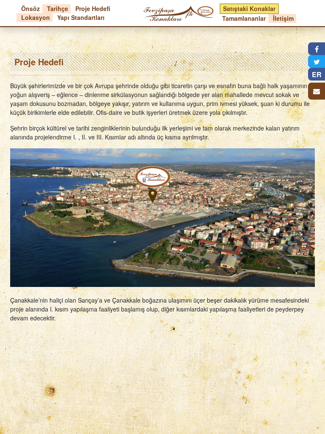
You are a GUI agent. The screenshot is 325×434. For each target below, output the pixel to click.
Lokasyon (35, 17)
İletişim (283, 18)
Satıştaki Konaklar (249, 8)
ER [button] (317, 74)
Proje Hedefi (92, 8)
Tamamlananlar (244, 18)
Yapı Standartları (81, 17)
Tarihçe (57, 8)
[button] (316, 48)
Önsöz (30, 8)
